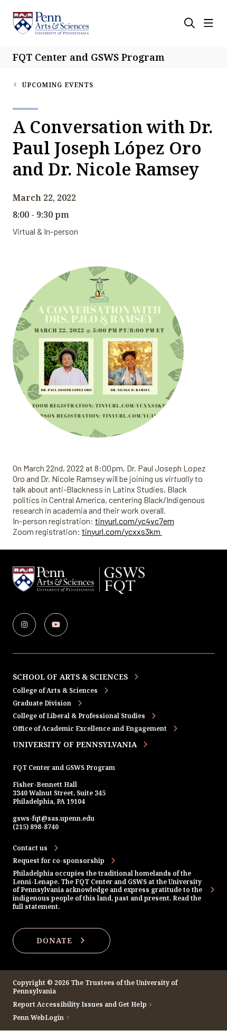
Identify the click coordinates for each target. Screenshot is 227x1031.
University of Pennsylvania (75, 744)
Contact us (30, 848)
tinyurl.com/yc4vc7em (134, 521)
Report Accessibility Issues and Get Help (80, 1004)
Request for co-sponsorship (59, 861)
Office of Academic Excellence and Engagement (90, 728)
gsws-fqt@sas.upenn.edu (53, 818)
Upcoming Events (57, 85)
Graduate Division (42, 703)
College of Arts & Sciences (55, 690)
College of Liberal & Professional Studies (79, 715)
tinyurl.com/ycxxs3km (122, 531)
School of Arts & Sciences (70, 677)
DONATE (54, 940)
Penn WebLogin (38, 1018)
